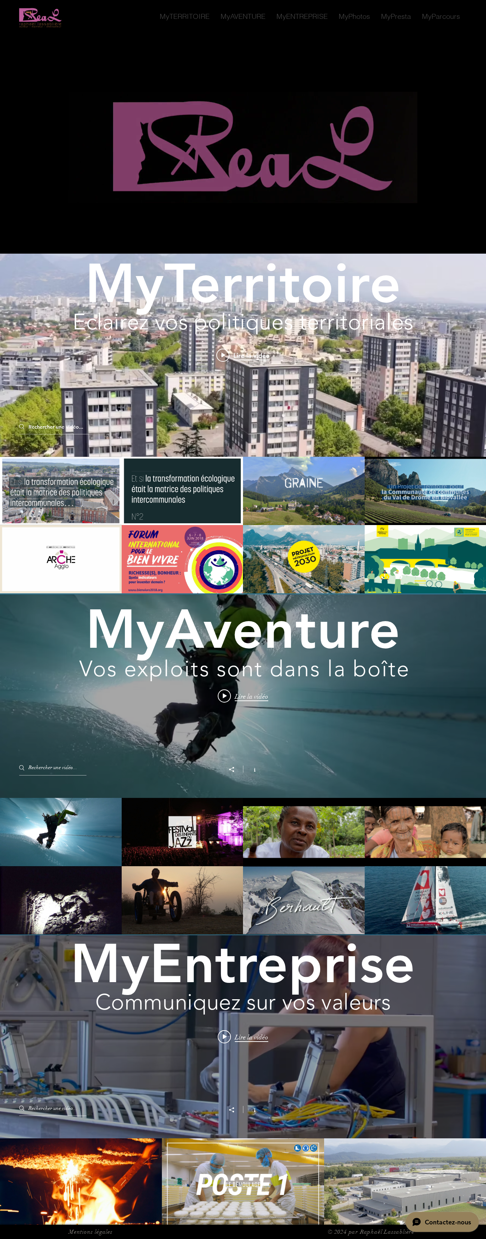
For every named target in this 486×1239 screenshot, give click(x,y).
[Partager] (235, 769)
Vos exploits (147, 668)
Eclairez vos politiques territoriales (243, 321)
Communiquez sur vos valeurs (243, 1002)
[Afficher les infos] (251, 769)
